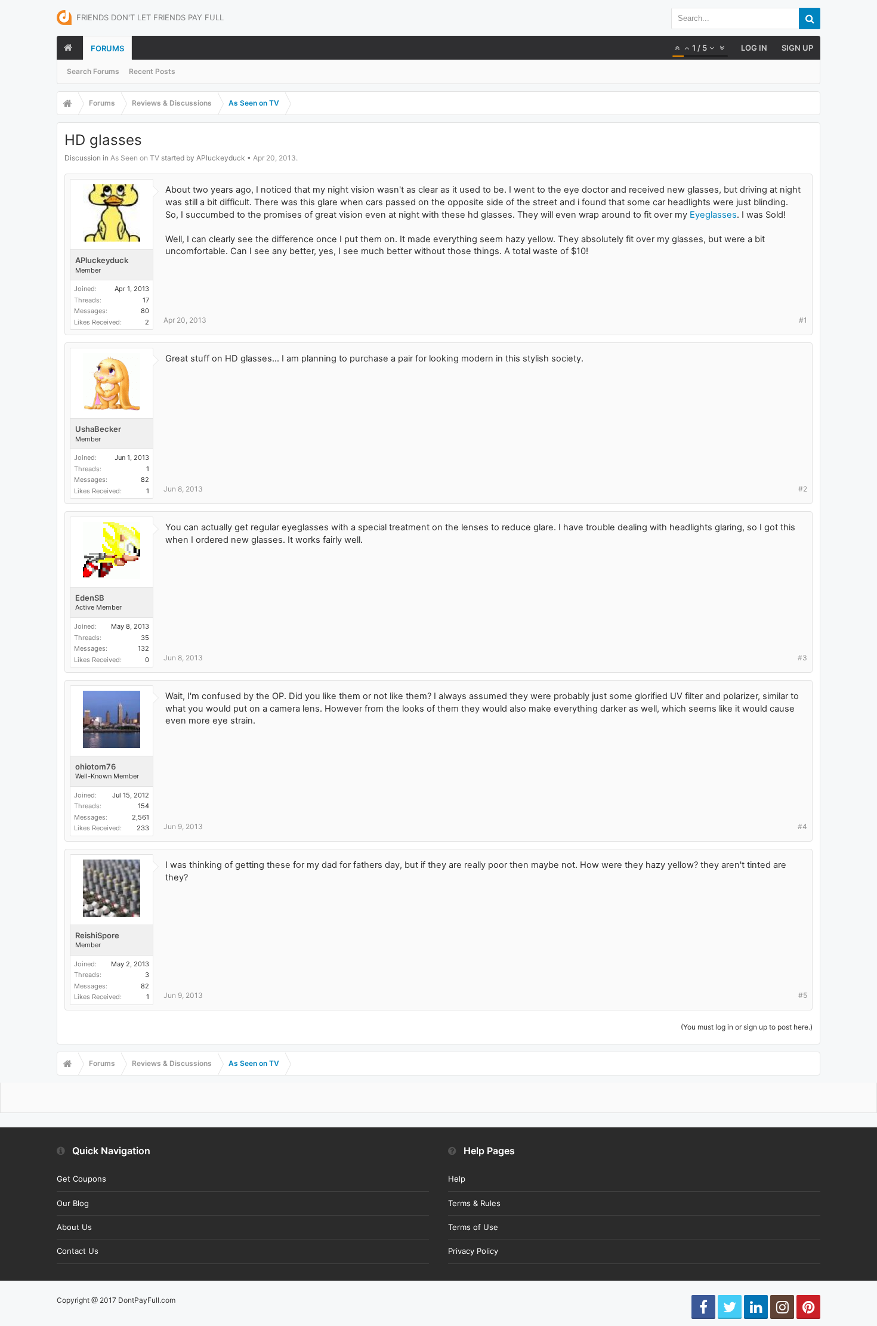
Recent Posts (152, 71)
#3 (802, 657)
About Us (74, 1227)
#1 (803, 320)
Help (456, 1178)
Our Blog (73, 1203)
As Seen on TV (134, 157)
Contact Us (77, 1251)
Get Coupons (81, 1178)
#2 (802, 488)
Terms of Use (473, 1227)
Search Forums (93, 71)
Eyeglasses (713, 214)
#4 (802, 826)
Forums (107, 48)
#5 (802, 995)
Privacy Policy (473, 1251)
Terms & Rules (474, 1203)
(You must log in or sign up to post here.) (747, 1026)
